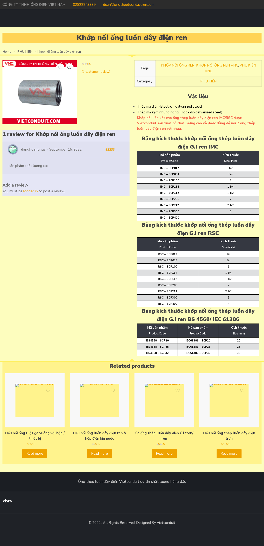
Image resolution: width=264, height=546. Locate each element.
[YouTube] (255, 5)
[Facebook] (250, 5)
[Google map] (260, 5)
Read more (34, 453)
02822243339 (84, 4)
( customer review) (96, 72)
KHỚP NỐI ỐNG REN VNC (217, 65)
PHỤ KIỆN (24, 51)
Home (6, 51)
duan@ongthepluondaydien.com (128, 4)
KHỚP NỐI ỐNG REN (178, 65)
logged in (30, 191)
